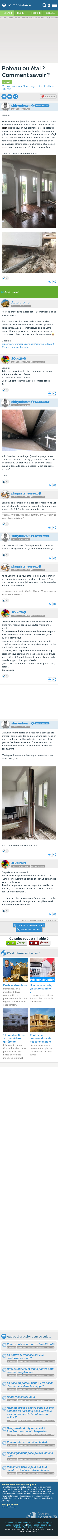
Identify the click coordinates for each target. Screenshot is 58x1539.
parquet (6, 127)
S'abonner (49, 96)
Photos (34, 13)
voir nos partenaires (9, 1507)
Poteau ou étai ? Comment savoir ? (26, 71)
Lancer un (30, 925)
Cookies (40, 1527)
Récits (20, 13)
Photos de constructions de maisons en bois (40, 1038)
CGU (29, 1525)
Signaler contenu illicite (25, 1523)
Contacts (9, 1523)
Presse (36, 1525)
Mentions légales (44, 1523)
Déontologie (46, 1525)
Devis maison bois (15, 985)
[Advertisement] (29, 702)
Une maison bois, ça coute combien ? (41, 988)
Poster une (30, 929)
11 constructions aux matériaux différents (13, 1038)
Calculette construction (16, 1525)
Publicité (17, 1527)
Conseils (50, 13)
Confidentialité (29, 1527)
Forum (6, 13)
